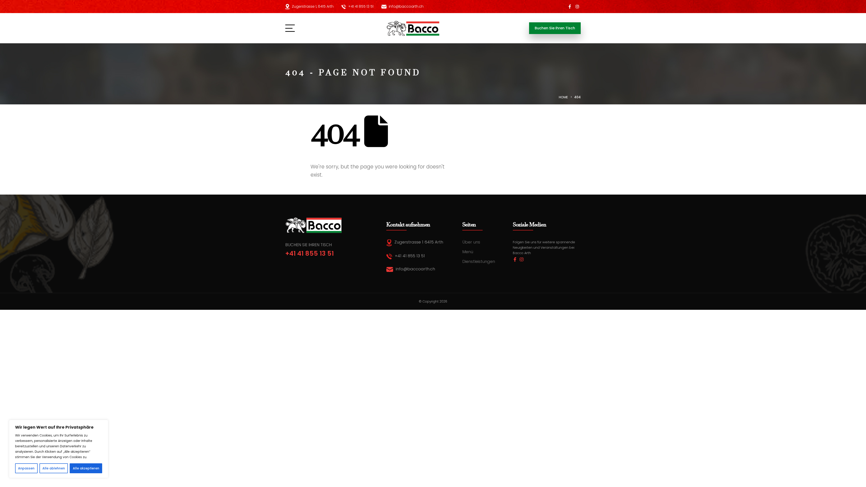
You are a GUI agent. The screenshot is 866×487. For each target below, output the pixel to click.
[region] (58, 449)
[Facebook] (570, 6)
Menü (467, 252)
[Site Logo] (413, 28)
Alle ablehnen (53, 468)
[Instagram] (577, 6)
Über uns (471, 242)
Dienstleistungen (478, 261)
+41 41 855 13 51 (360, 6)
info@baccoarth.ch (406, 6)
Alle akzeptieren (86, 468)
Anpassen (26, 468)
